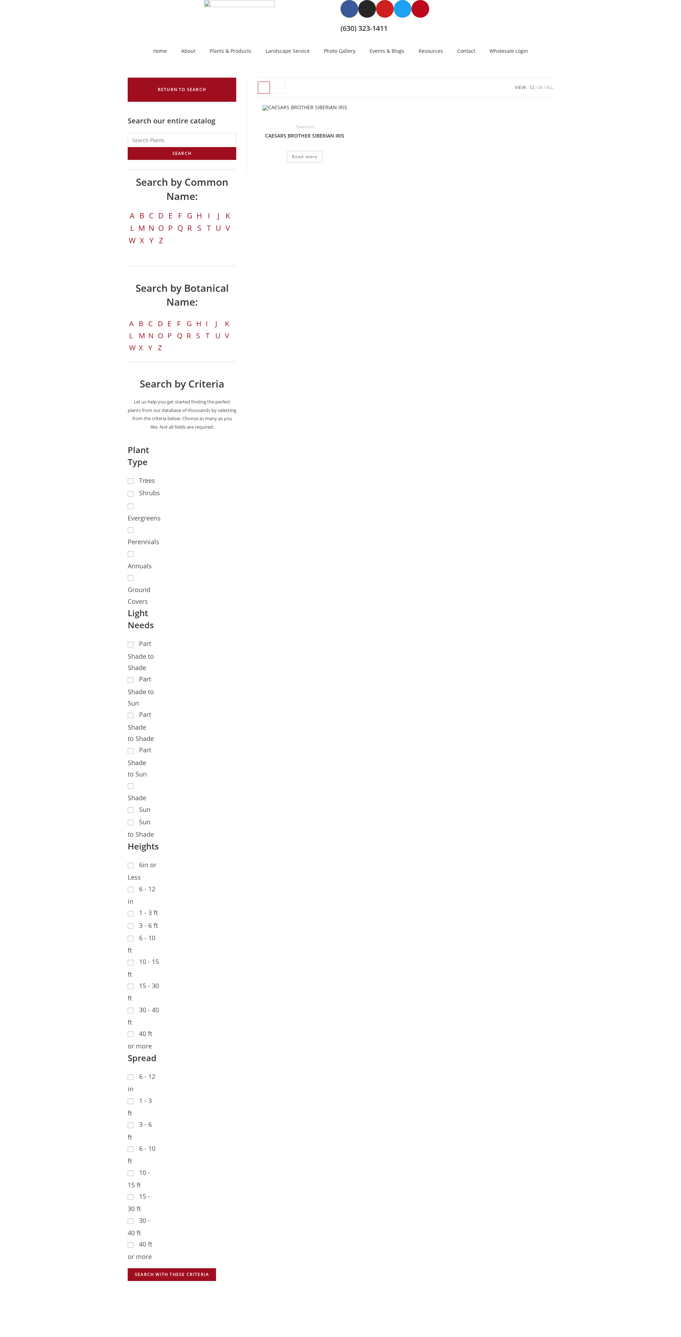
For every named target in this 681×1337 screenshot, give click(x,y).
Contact (466, 51)
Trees (147, 480)
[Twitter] (402, 9)
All (549, 87)
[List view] (279, 88)
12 (531, 87)
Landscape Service (288, 51)
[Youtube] (385, 9)
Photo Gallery (339, 51)
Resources (431, 51)
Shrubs (149, 493)
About (188, 51)
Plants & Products (230, 51)
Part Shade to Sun (141, 691)
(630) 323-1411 (364, 28)
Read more (305, 157)
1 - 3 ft (148, 912)
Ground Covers (139, 595)
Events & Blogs (387, 51)
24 (540, 87)
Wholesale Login (508, 51)
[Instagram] (367, 9)
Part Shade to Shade (141, 655)
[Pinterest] (420, 9)
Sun (144, 809)
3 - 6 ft (148, 925)
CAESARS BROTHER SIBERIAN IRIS (304, 135)
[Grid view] (264, 88)
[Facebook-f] (349, 9)
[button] (182, 90)
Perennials (304, 127)
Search (182, 153)
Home (160, 51)
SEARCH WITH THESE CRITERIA (172, 1274)
